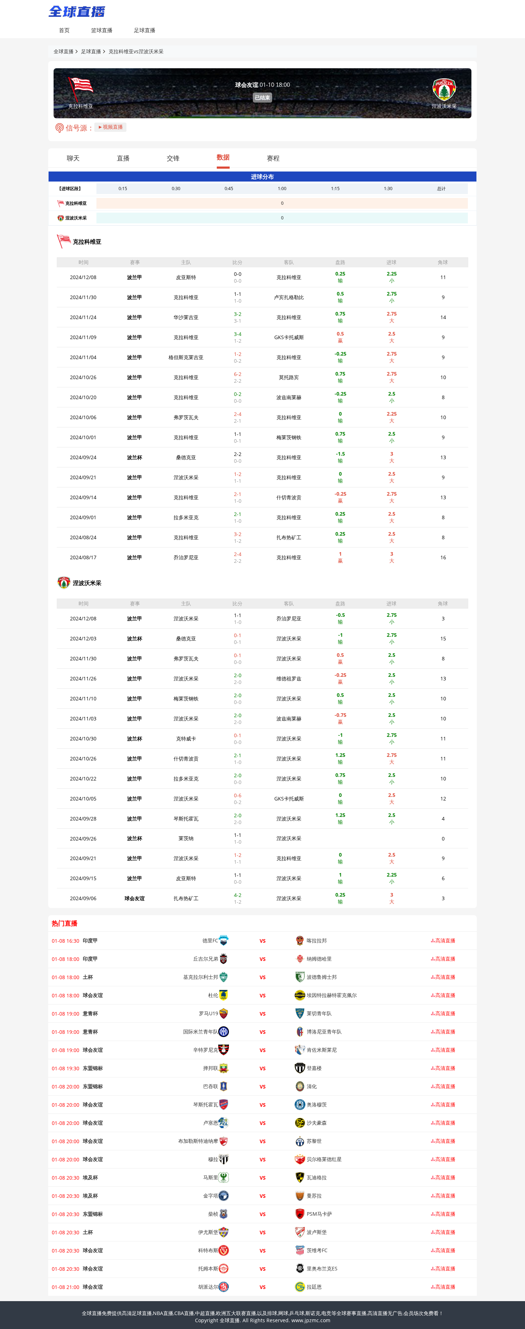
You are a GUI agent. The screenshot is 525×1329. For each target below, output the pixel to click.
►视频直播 (110, 127)
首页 (64, 30)
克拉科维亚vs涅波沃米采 (136, 51)
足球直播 (144, 30)
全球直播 (64, 51)
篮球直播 (101, 30)
